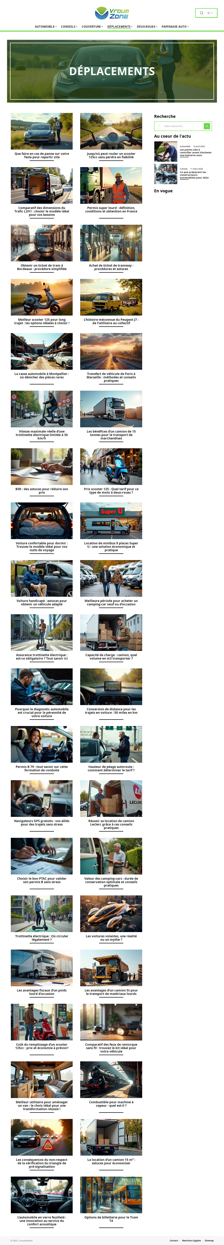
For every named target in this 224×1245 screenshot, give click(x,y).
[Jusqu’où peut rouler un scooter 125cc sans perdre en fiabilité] (111, 131)
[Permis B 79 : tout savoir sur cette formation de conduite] (41, 744)
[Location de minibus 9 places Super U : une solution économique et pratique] (111, 521)
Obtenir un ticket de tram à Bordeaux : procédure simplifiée (42, 267)
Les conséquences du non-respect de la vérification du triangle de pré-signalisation (41, 1163)
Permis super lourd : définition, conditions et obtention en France (111, 209)
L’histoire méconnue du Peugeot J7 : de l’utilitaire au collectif (111, 321)
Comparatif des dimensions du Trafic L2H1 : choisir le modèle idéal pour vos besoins (41, 211)
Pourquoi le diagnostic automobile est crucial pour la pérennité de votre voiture (42, 712)
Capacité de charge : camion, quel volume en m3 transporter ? (111, 657)
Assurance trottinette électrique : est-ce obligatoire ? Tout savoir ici (42, 657)
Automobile (185, 146)
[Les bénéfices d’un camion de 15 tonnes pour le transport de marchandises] (111, 409)
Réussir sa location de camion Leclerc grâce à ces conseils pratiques (111, 824)
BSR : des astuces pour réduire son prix (41, 491)
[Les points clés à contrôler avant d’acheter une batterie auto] (165, 151)
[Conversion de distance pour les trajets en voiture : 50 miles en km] (111, 687)
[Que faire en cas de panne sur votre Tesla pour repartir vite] (41, 131)
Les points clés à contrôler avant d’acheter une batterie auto (196, 152)
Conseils (184, 169)
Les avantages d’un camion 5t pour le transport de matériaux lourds (111, 992)
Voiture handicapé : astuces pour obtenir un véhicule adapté (42, 602)
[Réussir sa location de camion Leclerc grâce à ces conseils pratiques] (111, 798)
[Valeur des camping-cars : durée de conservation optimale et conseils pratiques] (111, 856)
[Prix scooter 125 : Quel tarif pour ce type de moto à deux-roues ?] (111, 466)
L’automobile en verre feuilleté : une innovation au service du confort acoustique (41, 1220)
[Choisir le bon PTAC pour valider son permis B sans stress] (41, 856)
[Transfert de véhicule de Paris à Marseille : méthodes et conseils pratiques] (111, 351)
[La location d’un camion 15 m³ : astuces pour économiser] (111, 1137)
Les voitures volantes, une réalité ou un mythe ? (111, 938)
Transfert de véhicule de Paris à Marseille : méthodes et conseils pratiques (111, 377)
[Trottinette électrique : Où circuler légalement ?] (41, 914)
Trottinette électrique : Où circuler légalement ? (41, 938)
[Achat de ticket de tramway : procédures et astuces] (111, 243)
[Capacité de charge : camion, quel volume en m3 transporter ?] (111, 632)
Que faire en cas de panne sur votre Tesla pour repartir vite (42, 155)
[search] (201, 13)
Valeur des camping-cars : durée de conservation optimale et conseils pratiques (111, 882)
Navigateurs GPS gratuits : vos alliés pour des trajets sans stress (41, 823)
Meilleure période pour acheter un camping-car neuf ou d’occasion (111, 602)
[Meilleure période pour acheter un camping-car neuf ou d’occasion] (111, 578)
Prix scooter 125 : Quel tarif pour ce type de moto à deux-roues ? (111, 491)
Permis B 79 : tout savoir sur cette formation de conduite (42, 768)
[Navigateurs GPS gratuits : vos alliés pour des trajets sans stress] (41, 798)
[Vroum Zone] (112, 13)
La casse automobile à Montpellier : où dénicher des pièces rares (41, 375)
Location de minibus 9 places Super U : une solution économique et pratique (111, 546)
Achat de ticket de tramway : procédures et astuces (111, 267)
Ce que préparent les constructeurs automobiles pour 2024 (194, 174)
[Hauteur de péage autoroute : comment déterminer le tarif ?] (111, 744)
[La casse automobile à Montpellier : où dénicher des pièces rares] (41, 351)
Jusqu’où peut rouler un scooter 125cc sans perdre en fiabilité (111, 155)
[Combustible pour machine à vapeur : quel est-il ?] (111, 1080)
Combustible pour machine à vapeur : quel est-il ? (111, 1104)
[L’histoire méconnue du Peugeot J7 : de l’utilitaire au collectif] (111, 297)
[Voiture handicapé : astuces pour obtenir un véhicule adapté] (41, 578)
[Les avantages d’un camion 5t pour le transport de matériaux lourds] (111, 968)
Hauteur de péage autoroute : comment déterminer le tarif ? (111, 768)
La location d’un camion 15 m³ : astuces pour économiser (111, 1161)
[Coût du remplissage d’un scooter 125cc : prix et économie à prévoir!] (41, 1022)
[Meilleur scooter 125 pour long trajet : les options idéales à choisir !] (41, 297)
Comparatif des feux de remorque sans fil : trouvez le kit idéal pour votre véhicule (111, 1048)
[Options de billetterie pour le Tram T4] (111, 1195)
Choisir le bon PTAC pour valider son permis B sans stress (42, 880)
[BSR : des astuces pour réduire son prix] (41, 466)
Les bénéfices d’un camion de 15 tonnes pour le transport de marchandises (111, 434)
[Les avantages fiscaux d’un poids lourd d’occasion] (41, 968)
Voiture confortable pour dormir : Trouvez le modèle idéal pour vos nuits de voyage (42, 546)
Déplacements (112, 71)
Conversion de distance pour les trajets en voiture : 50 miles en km (111, 711)
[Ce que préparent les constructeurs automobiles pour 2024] (165, 174)
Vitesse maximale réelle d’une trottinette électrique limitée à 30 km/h (42, 434)
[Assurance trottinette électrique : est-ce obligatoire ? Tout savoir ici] (41, 632)
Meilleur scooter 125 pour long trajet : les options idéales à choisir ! (41, 321)
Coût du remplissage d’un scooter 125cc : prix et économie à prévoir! (41, 1046)
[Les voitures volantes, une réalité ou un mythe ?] (111, 914)
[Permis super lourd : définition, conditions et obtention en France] (111, 185)
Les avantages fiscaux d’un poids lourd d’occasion (42, 992)
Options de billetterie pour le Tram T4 (111, 1219)
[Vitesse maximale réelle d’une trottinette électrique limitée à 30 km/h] (41, 409)
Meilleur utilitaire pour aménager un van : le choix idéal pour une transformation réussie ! (42, 1105)
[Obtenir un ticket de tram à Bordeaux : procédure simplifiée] (41, 243)
